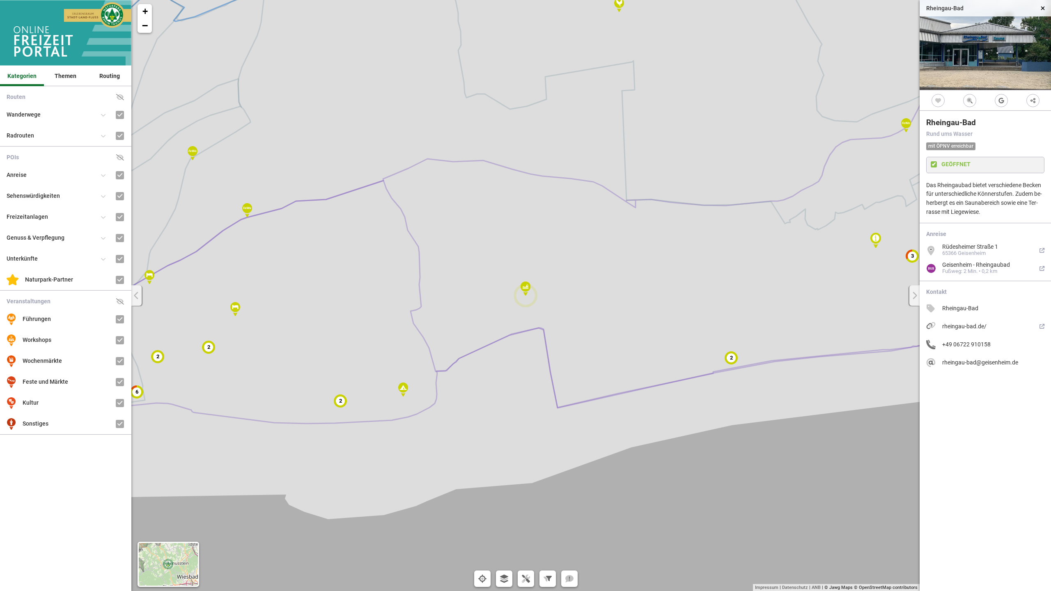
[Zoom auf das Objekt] (969, 100)
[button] (525, 289)
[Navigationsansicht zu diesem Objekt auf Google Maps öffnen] (1001, 100)
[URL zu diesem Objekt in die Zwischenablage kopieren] (1033, 100)
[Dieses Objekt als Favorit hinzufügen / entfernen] (938, 100)
